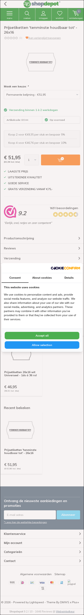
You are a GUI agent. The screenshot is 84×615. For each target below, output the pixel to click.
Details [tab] (69, 277)
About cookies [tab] (42, 277)
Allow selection (42, 345)
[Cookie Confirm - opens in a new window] (65, 268)
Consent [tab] (15, 277)
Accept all (42, 335)
